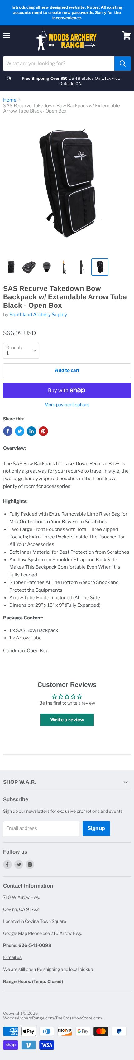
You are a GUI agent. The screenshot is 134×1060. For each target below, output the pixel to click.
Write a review (67, 720)
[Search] (122, 63)
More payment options (67, 404)
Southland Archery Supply (38, 314)
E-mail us (12, 957)
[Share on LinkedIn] (31, 431)
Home (10, 100)
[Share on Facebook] (7, 431)
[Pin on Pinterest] (43, 431)
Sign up (96, 828)
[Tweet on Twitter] (19, 431)
